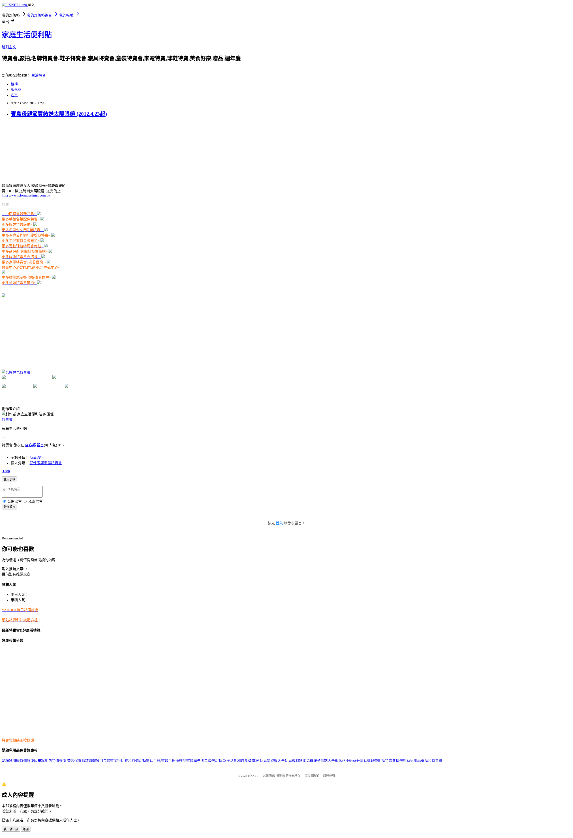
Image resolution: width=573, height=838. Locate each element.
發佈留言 (9, 507)
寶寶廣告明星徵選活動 (204, 761)
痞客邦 (30, 445)
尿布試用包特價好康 (50, 761)
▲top (6, 471)
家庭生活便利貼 (27, 35)
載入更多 (9, 479)
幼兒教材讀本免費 (299, 761)
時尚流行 (37, 458)
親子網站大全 (324, 761)
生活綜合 (38, 75)
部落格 (16, 90)
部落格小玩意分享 (349, 761)
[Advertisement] (35, 150)
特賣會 (7, 419)
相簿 (14, 84)
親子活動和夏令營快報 (241, 761)
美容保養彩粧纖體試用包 (87, 761)
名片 (14, 95)
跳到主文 (9, 47)
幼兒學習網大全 (272, 761)
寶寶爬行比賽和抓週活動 (126, 761)
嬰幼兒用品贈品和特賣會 (422, 761)
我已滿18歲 (11, 829)
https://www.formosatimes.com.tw (26, 195)
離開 (26, 829)
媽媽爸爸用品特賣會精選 (383, 761)
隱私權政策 (311, 775)
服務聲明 (329, 775)
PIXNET (253, 775)
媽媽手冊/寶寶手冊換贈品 (166, 761)
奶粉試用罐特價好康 (18, 761)
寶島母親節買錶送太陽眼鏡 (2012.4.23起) (59, 114)
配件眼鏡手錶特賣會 (46, 463)
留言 (40, 445)
